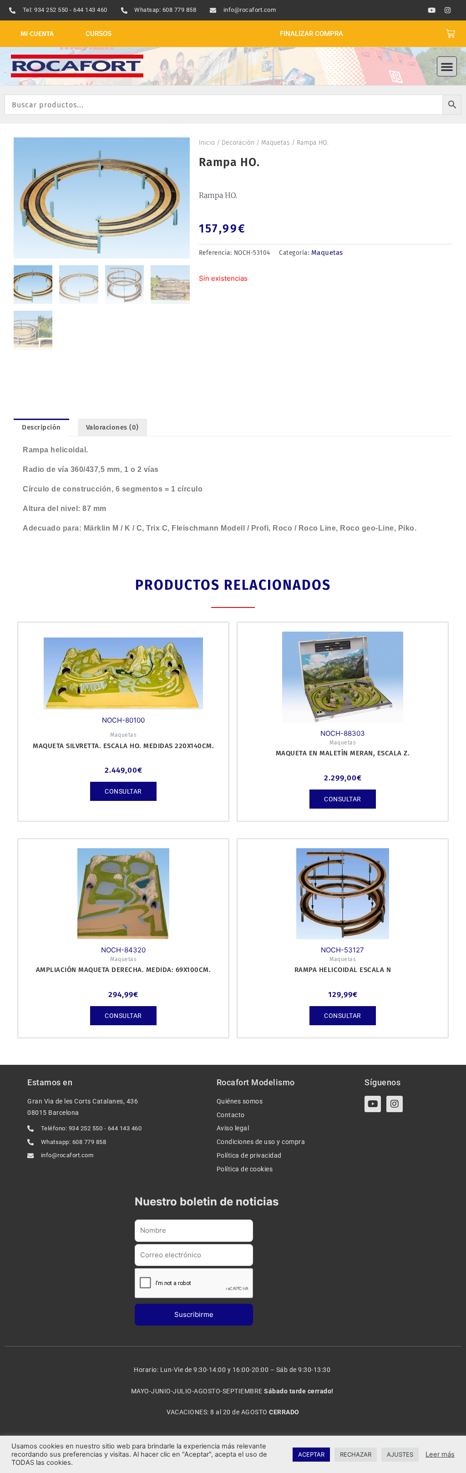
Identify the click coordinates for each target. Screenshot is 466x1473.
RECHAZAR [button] (355, 1454)
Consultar (123, 791)
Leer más (440, 1454)
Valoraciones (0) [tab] (112, 427)
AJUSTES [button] (400, 1454)
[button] (447, 66)
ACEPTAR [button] (311, 1454)
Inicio (207, 143)
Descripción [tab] (41, 427)
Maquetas (275, 143)
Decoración (238, 143)
